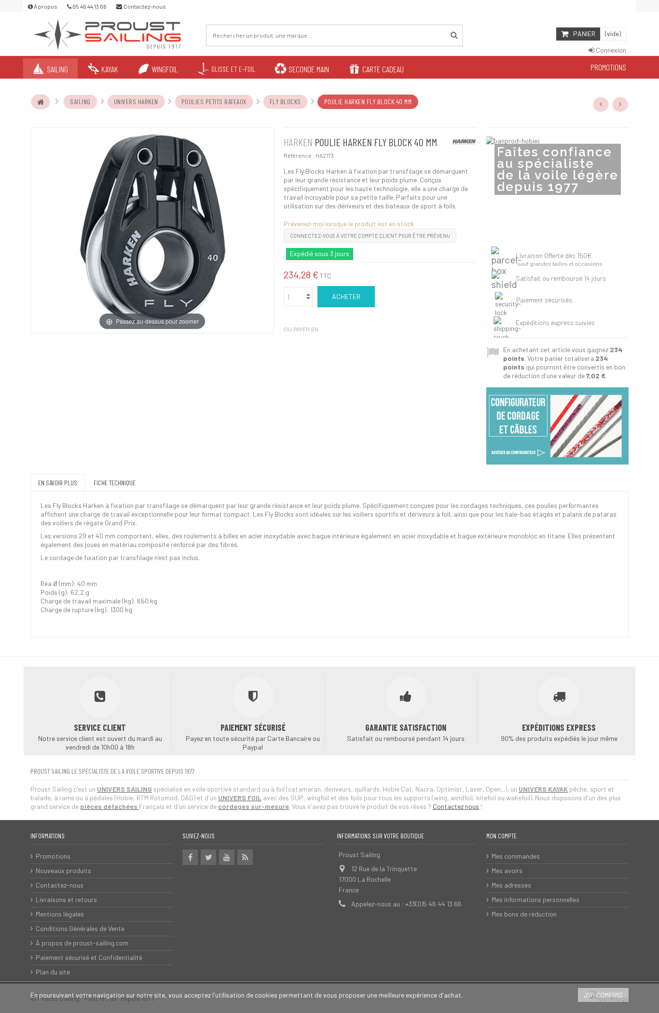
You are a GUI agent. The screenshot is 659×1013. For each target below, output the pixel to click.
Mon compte (501, 836)
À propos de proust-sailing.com (82, 943)
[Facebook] (190, 857)
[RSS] (245, 857)
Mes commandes (516, 856)
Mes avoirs (507, 870)
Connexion (610, 50)
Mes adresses (511, 885)
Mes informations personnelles (535, 899)
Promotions (53, 856)
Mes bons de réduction (524, 914)
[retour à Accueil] (40, 102)
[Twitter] (208, 857)
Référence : (299, 155)
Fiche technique (115, 483)
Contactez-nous (59, 885)
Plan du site (53, 972)
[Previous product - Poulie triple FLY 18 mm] (601, 104)
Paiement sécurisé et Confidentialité (89, 957)
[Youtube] (226, 857)
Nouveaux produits (63, 870)
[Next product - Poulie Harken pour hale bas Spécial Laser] (620, 104)
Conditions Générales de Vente (80, 928)
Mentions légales (60, 914)
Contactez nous (456, 806)
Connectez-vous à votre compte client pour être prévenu (370, 236)
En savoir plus (57, 483)
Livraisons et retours (66, 899)
